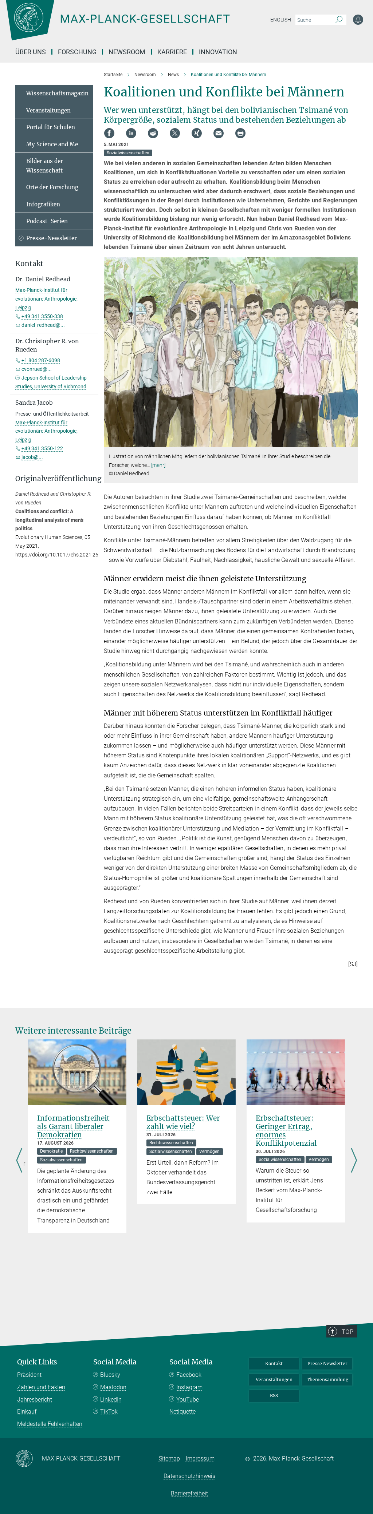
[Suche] (338, 20)
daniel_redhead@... (43, 325)
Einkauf (26, 1411)
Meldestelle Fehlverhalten (49, 1423)
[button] (351, 442)
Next (354, 1161)
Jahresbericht (34, 1399)
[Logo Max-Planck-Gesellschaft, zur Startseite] (135, 25)
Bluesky (110, 1374)
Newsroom (127, 52)
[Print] (240, 133)
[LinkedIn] (131, 133)
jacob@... (32, 457)
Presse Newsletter (327, 1363)
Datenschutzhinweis (189, 1476)
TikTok (109, 1411)
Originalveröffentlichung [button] (54, 479)
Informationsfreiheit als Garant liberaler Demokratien (73, 1126)
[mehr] (158, 465)
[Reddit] (153, 133)
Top (347, 1331)
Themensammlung (327, 1379)
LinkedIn (111, 1399)
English (280, 20)
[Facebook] (109, 133)
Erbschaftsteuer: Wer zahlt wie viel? (183, 1122)
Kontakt (274, 1363)
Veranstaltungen (48, 110)
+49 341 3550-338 (42, 316)
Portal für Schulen (50, 127)
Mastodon (113, 1387)
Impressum (200, 1458)
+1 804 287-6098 (40, 360)
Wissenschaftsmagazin (57, 93)
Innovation (218, 52)
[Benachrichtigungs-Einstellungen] (358, 20)
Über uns (30, 52)
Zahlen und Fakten (41, 1387)
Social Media (115, 1362)
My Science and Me (52, 144)
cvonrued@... (36, 369)
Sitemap (169, 1458)
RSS (274, 1395)
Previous (19, 1161)
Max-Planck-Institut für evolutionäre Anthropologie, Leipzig (46, 298)
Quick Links (37, 1362)
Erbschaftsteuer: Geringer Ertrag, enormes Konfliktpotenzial (286, 1131)
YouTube (187, 1399)
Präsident (29, 1374)
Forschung (77, 52)
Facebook (188, 1374)
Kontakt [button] (29, 263)
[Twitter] (174, 133)
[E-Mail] (218, 133)
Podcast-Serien (47, 221)
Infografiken (43, 204)
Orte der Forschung (52, 187)
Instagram (189, 1387)
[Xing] (196, 133)
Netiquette (182, 1411)
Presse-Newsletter (51, 238)
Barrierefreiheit (189, 1493)
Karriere (172, 52)
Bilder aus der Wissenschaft (44, 166)
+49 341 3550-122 (42, 448)
